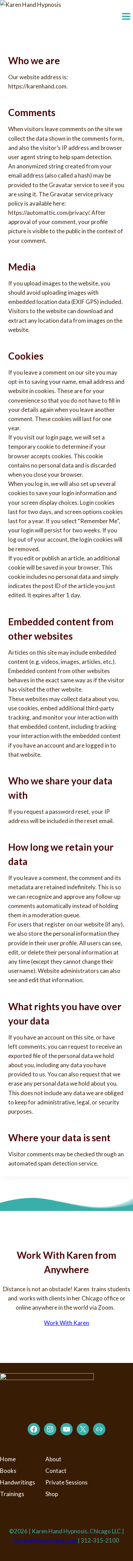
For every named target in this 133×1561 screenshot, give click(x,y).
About (53, 1459)
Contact (55, 1470)
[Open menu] (126, 17)
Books (8, 1470)
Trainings (12, 1493)
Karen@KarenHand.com (45, 1540)
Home (8, 1459)
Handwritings (17, 1482)
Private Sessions (66, 1482)
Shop (51, 1493)
